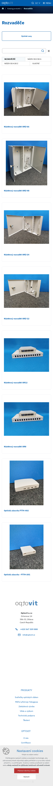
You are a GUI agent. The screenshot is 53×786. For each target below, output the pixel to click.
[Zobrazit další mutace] (39, 3)
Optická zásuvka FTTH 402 (16, 510)
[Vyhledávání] (24, 50)
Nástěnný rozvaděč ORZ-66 (16, 126)
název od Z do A (34, 59)
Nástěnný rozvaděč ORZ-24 (16, 254)
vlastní (35, 63)
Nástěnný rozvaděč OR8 (15, 446)
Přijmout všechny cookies (26, 771)
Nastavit (26, 777)
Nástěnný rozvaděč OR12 (15, 382)
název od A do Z (11, 63)
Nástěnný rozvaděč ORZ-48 (16, 190)
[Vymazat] (49, 51)
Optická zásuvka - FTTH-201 (17, 574)
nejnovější (9, 59)
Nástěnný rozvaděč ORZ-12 (16, 318)
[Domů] (3, 8)
